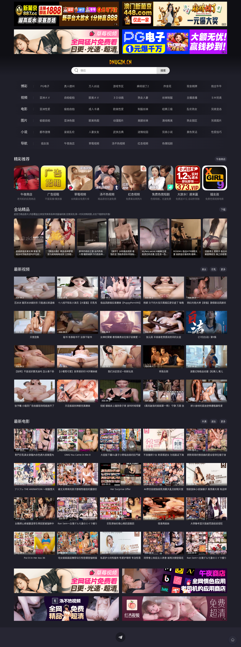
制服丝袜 (143, 109)
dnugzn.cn (120, 62)
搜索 (163, 70)
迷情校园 (143, 132)
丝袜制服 (167, 97)
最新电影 (22, 421)
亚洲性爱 (45, 109)
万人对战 (94, 86)
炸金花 (167, 86)
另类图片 (216, 120)
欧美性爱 (118, 109)
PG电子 (44, 86)
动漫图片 (118, 120)
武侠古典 (118, 132)
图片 (24, 120)
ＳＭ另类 (216, 97)
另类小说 (167, 132)
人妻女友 (94, 132)
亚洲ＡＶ (45, 97)
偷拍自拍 (69, 109)
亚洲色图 (69, 120)
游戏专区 (118, 86)
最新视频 (22, 269)
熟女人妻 (143, 97)
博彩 (24, 86)
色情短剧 (167, 143)
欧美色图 (94, 120)
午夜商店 (69, 143)
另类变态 (216, 109)
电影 (24, 109)
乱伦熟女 (192, 109)
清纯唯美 (167, 120)
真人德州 (69, 86)
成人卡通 (94, 109)
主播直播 (192, 97)
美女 (204, 269)
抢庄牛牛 (216, 86)
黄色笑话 (192, 132)
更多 (223, 269)
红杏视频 (143, 143)
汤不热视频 (118, 143)
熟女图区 (192, 120)
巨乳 (213, 269)
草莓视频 (94, 143)
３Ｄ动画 (118, 97)
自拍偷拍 (69, 97)
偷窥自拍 (45, 120)
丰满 (204, 421)
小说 (24, 132)
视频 (24, 97)
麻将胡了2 (143, 86)
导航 (24, 143)
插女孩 (45, 143)
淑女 (213, 421)
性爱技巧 (216, 132)
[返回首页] (233, 640)
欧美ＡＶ (94, 97)
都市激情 (45, 132)
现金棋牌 (192, 86)
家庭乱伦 (69, 132)
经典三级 (167, 109)
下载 (223, 209)
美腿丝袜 (143, 120)
